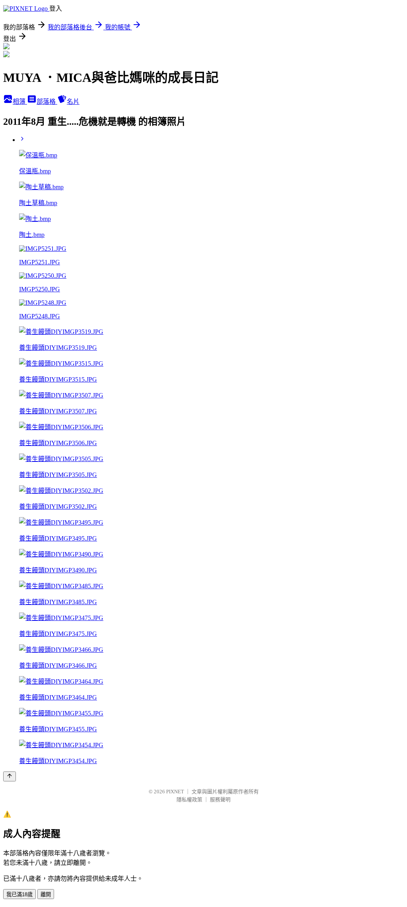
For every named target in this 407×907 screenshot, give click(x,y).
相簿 (20, 101)
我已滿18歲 (19, 894)
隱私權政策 (189, 799)
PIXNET (175, 792)
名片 (73, 101)
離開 (46, 894)
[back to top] (9, 776)
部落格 (47, 101)
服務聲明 (220, 799)
